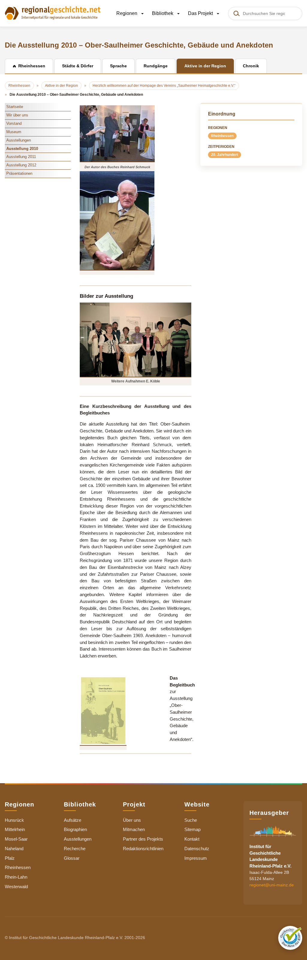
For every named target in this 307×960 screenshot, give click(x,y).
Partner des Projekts (143, 838)
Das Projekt (201, 13)
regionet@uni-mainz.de (271, 884)
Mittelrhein (15, 829)
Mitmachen (134, 829)
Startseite (14, 106)
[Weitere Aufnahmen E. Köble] (135, 340)
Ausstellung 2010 (22, 148)
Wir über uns (17, 115)
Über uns (132, 820)
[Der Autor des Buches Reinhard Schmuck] (117, 133)
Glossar (71, 858)
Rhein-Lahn (16, 877)
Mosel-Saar (16, 838)
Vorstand (14, 123)
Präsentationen (19, 173)
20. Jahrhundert (224, 155)
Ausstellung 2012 (21, 165)
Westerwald (16, 886)
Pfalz (10, 858)
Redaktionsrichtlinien (143, 848)
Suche (190, 820)
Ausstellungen (18, 140)
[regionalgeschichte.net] (53, 12)
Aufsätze (72, 820)
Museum (13, 132)
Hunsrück (14, 820)
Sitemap (192, 829)
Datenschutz (196, 848)
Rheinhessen (222, 136)
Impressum (195, 858)
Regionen (127, 13)
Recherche (74, 848)
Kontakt (191, 838)
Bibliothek (163, 13)
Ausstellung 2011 (21, 156)
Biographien (75, 829)
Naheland (14, 848)
